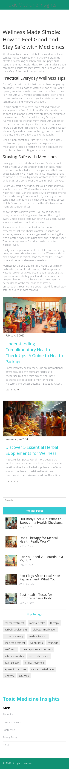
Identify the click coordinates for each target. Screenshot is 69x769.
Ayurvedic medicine (15, 669)
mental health (37, 623)
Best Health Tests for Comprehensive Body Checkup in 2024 (35, 596)
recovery (9, 676)
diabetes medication (44, 629)
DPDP (6, 745)
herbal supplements (15, 629)
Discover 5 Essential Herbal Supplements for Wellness (31, 450)
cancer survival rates (42, 669)
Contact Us (9, 729)
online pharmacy (13, 636)
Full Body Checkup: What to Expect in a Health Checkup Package (40, 520)
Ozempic (24, 676)
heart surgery (11, 662)
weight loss (36, 642)
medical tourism (37, 636)
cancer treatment (14, 623)
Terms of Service (12, 722)
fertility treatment (34, 662)
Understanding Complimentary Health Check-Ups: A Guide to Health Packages (34, 352)
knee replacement (14, 642)
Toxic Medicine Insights (31, 5)
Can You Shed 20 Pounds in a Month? (41, 558)
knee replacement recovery (37, 649)
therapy (54, 623)
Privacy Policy (10, 737)
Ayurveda (53, 642)
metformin (10, 649)
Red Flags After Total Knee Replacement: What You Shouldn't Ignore (39, 577)
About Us (8, 714)
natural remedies (14, 656)
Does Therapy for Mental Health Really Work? (38, 539)
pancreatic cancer (39, 656)
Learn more (12, 389)
